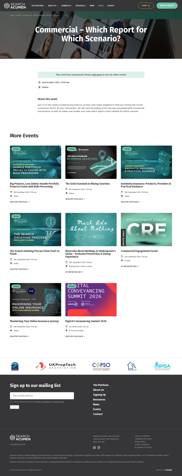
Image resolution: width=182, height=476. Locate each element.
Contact (110, 6)
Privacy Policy (140, 442)
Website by (160, 470)
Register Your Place (18, 202)
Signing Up (66, 6)
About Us (52, 6)
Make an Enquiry (167, 6)
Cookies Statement (142, 445)
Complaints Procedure (143, 439)
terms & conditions (43, 402)
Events (101, 6)
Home (12, 15)
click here (97, 74)
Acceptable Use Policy (143, 447)
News (92, 6)
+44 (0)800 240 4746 (17, 445)
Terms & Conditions (142, 436)
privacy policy (59, 402)
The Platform (37, 6)
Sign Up (14, 407)
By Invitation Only (74, 272)
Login (144, 6)
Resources (80, 6)
